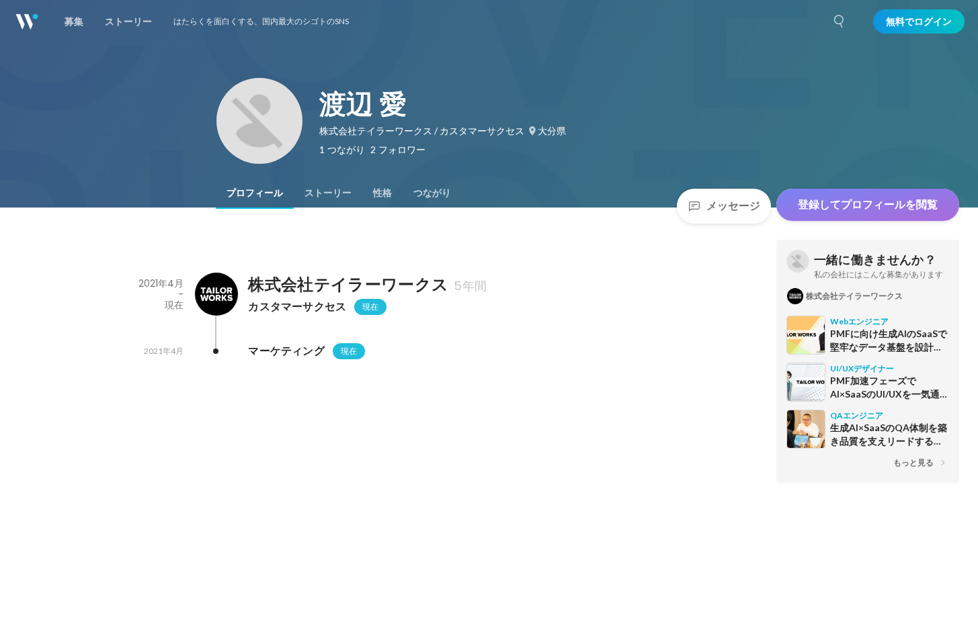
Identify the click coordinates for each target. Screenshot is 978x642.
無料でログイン (919, 21)
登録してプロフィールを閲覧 (868, 204)
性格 (382, 192)
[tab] (255, 193)
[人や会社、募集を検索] (839, 21)
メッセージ (733, 206)
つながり (432, 192)
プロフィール (255, 192)
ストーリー (328, 192)
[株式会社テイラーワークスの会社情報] (215, 294)
